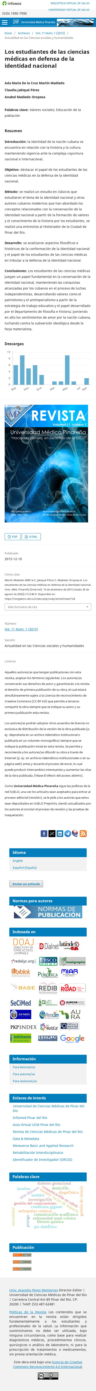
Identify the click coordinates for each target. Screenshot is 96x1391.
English (18, 861)
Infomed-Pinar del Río (30, 1117)
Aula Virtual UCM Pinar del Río (36, 1124)
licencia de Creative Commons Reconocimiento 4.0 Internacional (47, 1364)
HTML (33, 537)
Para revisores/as (25, 1081)
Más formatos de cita (22, 607)
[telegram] (67, 836)
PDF (14, 537)
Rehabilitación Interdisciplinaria (38, 1152)
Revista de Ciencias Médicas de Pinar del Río (47, 1131)
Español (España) (25, 868)
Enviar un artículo (26, 884)
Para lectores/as (24, 1067)
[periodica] (48, 976)
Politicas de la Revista (27, 1312)
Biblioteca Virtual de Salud (70, 3)
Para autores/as (24, 1074)
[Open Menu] (4, 22)
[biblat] (20, 976)
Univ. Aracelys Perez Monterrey (33, 1290)
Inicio (8, 33)
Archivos (24, 33)
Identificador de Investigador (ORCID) (42, 1159)
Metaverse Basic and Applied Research (43, 1145)
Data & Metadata (26, 1138)
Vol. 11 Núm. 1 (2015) (50, 33)
